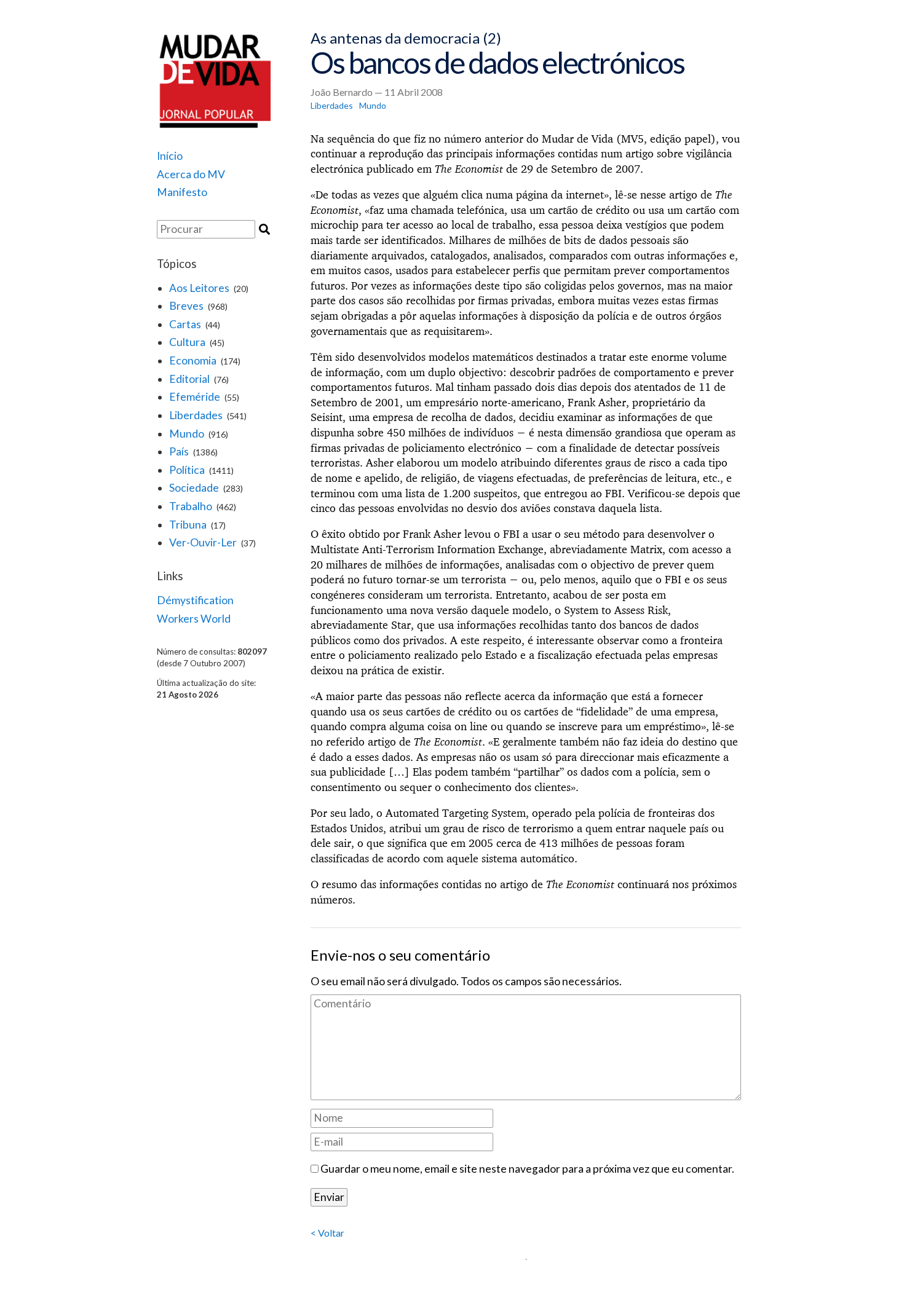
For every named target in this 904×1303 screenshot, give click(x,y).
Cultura (187, 342)
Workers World (194, 618)
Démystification (195, 600)
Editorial (189, 378)
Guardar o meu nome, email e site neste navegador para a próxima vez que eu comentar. (527, 1168)
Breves (186, 305)
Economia (192, 360)
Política (187, 469)
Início (170, 155)
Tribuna (188, 524)
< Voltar (327, 1232)
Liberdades (196, 415)
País (179, 451)
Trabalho (190, 506)
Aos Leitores (199, 287)
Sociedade (194, 487)
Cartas (185, 324)
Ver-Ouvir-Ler (203, 542)
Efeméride (194, 396)
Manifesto (182, 192)
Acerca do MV (191, 174)
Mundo (186, 433)
